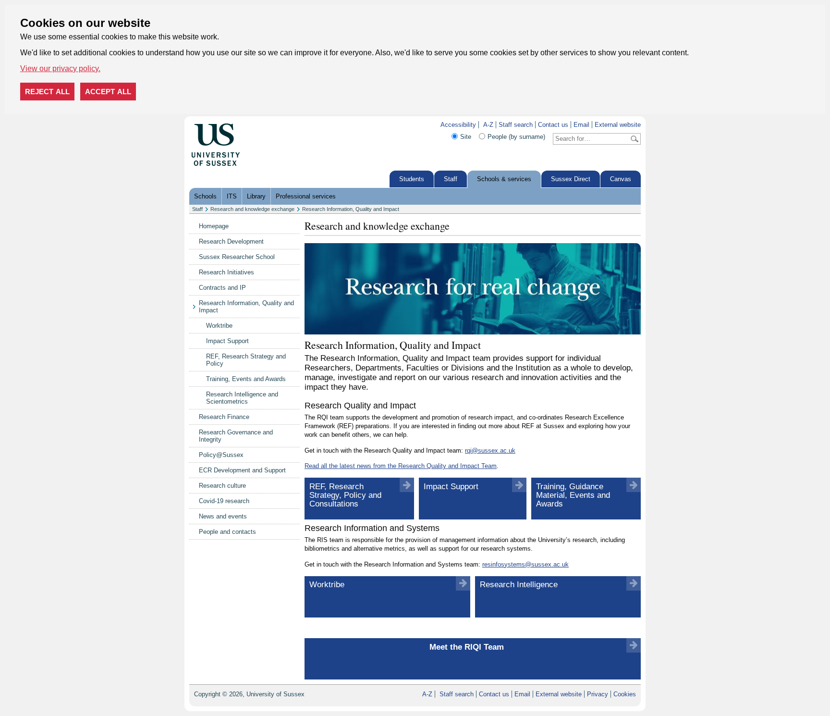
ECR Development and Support (242, 470)
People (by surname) (516, 136)
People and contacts (227, 531)
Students (411, 179)
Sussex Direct (570, 179)
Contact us (553, 124)
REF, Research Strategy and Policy (246, 360)
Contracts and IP (222, 287)
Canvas (620, 179)
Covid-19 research (224, 501)
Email (581, 124)
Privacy (597, 694)
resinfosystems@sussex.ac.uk (525, 564)
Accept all (108, 91)
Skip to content (261, 124)
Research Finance (224, 416)
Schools (205, 196)
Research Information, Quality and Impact (350, 209)
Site (465, 136)
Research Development (231, 241)
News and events (223, 516)
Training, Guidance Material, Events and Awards (573, 495)
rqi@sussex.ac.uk (490, 450)
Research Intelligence (519, 584)
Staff (450, 179)
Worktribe (219, 325)
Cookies (624, 694)
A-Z (488, 124)
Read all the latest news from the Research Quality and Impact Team (401, 465)
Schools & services (504, 179)
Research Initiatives (226, 272)
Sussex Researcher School (237, 256)
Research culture (222, 485)
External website (618, 124)
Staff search (516, 124)
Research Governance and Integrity (236, 436)
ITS (232, 196)
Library (256, 196)
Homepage (214, 226)
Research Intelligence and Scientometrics (242, 398)
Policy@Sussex (221, 454)
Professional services (306, 196)
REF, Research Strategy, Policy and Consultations (345, 495)
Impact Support (227, 341)
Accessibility (458, 124)
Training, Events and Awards (246, 379)
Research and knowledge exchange (252, 209)
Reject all (47, 91)
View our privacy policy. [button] (60, 68)
